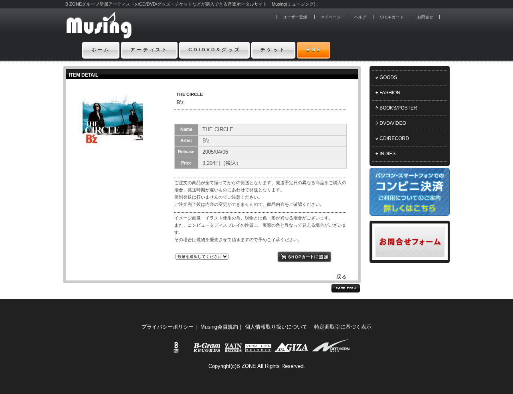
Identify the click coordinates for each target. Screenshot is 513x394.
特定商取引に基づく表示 (343, 327)
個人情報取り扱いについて (276, 327)
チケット (273, 50)
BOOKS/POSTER (398, 108)
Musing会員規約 (219, 327)
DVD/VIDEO (393, 123)
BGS (313, 50)
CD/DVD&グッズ (214, 50)
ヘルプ (360, 17)
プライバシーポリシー (167, 327)
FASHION (390, 92)
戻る (341, 277)
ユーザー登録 (295, 17)
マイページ (331, 17)
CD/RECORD (394, 138)
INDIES (388, 153)
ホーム (101, 50)
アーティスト (149, 50)
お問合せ (425, 17)
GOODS (388, 77)
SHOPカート (392, 17)
